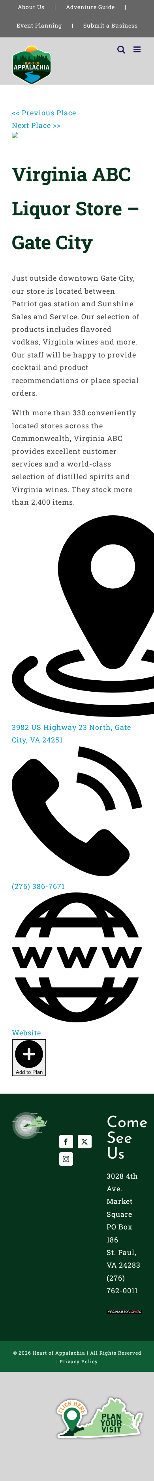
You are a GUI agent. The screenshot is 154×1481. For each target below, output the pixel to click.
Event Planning (39, 25)
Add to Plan (29, 1072)
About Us (31, 7)
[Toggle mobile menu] (137, 49)
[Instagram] (66, 1159)
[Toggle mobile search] (121, 49)
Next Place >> (36, 125)
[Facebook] (66, 1141)
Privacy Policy (79, 1361)
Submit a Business (110, 25)
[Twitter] (85, 1141)
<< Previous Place (44, 112)
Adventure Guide (90, 7)
